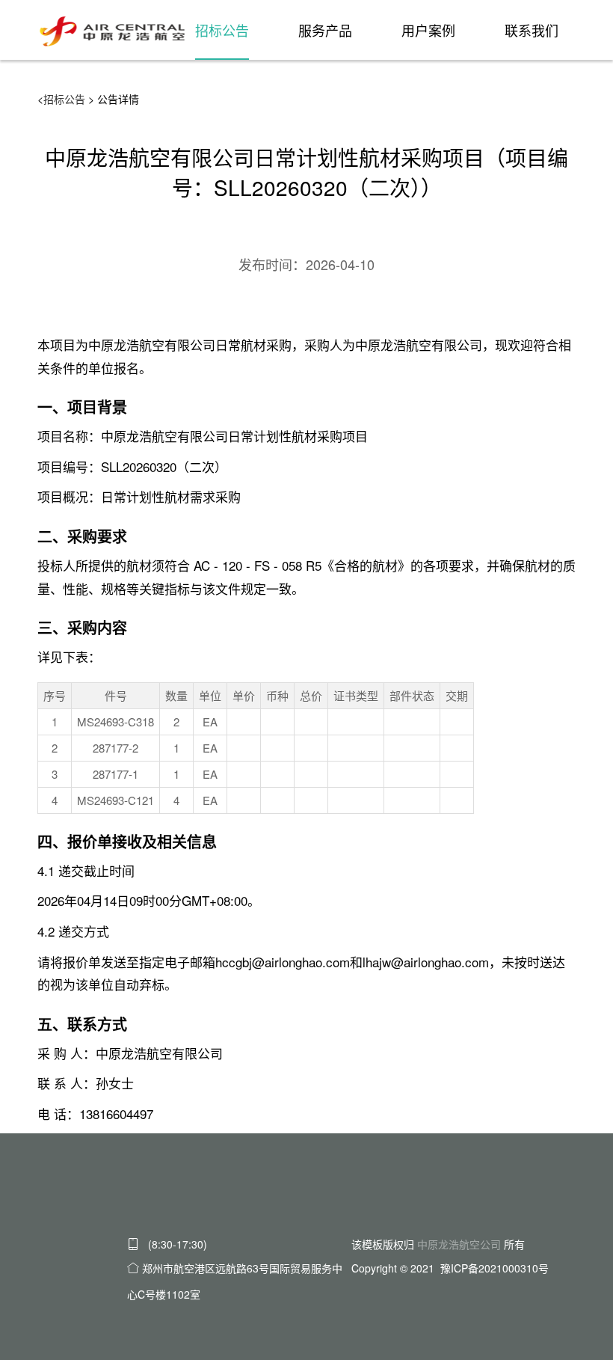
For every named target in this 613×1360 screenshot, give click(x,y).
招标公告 (222, 30)
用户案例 (428, 30)
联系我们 (531, 30)
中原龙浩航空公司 (459, 1244)
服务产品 (325, 30)
